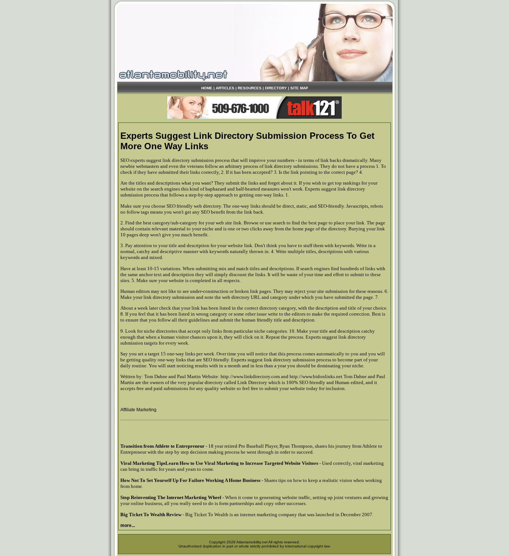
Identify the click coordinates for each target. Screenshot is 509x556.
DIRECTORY (276, 88)
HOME (206, 88)
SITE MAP (299, 88)
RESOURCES (250, 88)
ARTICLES (225, 88)
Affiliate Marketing (138, 409)
